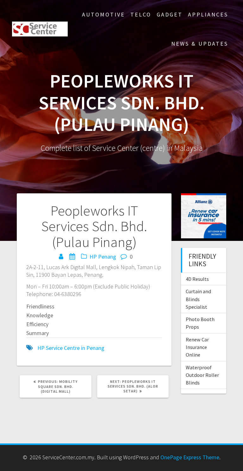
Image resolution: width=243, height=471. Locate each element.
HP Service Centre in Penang (70, 348)
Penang (107, 256)
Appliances (208, 14)
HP (93, 256)
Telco (140, 14)
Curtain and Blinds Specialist (198, 299)
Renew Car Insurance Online (197, 347)
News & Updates (199, 43)
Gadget (170, 14)
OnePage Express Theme (189, 457)
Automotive (103, 14)
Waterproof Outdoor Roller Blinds (202, 375)
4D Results (197, 279)
